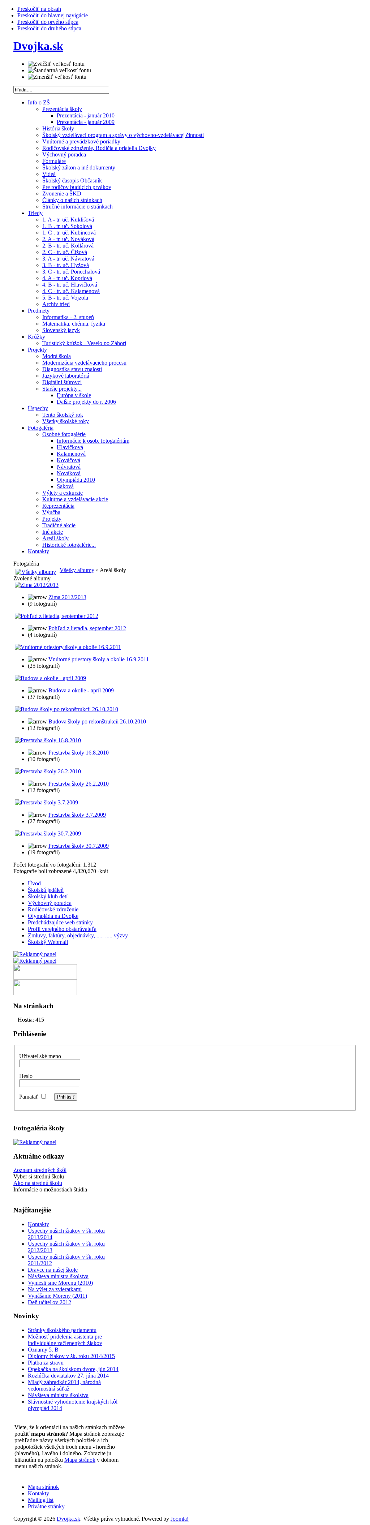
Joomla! (180, 1519)
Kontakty (38, 1224)
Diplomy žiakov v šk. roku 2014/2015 (71, 1356)
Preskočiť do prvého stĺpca (47, 22)
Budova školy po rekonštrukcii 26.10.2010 (97, 721)
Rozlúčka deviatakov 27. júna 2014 (68, 1375)
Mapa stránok (79, 1460)
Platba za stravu (46, 1362)
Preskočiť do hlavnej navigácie (52, 15)
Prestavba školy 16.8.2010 (78, 752)
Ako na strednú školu (37, 1183)
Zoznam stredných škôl (39, 1170)
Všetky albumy (77, 570)
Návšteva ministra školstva (58, 1276)
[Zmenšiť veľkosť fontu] (57, 77)
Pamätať (28, 1097)
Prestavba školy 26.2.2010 (78, 784)
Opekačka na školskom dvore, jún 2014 (73, 1369)
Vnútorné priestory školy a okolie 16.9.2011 (98, 659)
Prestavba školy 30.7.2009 (78, 846)
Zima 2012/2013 (67, 597)
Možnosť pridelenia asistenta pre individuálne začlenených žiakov (65, 1339)
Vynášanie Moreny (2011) (57, 1296)
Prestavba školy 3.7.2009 (77, 815)
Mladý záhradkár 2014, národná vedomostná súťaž (64, 1385)
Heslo (26, 1076)
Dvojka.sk (68, 1519)
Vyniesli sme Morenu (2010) (60, 1283)
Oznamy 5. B (43, 1349)
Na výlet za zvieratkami (55, 1289)
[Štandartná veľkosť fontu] (59, 70)
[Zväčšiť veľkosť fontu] (56, 64)
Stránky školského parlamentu (62, 1330)
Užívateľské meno (40, 1056)
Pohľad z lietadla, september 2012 (87, 628)
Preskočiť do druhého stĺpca (49, 28)
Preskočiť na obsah (39, 9)
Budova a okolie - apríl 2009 (81, 690)
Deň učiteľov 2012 (49, 1302)
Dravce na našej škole (53, 1270)
